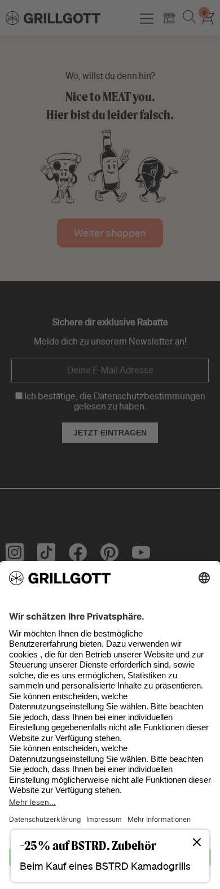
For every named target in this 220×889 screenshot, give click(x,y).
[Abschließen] (197, 843)
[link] (110, 856)
